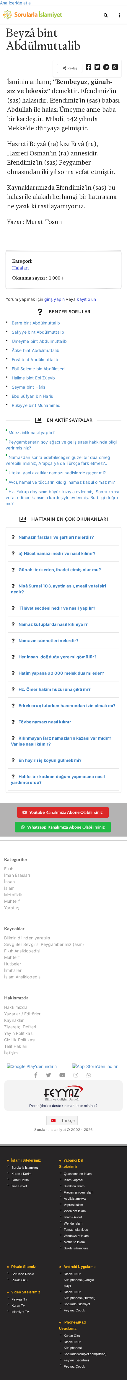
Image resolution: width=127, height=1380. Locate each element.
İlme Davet (19, 1186)
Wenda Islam (73, 1223)
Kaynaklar (14, 1020)
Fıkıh (8, 868)
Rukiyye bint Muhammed (36, 405)
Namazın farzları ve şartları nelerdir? (56, 537)
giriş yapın (54, 299)
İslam (9, 888)
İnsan (9, 881)
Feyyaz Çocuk (74, 1310)
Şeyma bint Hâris (28, 386)
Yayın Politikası (18, 1033)
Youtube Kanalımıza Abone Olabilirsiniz (66, 812)
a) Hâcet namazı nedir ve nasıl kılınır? (57, 553)
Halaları (20, 268)
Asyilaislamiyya (75, 1198)
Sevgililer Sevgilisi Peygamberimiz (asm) (44, 944)
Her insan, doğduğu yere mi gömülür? (58, 656)
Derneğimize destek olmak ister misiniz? (63, 1105)
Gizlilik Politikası (19, 1039)
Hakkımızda (15, 1007)
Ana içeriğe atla (15, 2)
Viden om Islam (75, 1211)
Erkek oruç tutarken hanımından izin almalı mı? (67, 705)
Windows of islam (76, 1236)
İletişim (11, 1052)
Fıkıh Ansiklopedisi (22, 950)
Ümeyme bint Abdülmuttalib (39, 341)
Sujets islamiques (76, 1248)
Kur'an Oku (72, 1335)
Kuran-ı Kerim (21, 1174)
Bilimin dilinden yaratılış (27, 938)
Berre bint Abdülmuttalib (36, 322)
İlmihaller (13, 970)
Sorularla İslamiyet (25, 1167)
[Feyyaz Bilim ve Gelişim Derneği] (63, 1094)
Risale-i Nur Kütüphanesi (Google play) (79, 1280)
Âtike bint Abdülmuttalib (35, 350)
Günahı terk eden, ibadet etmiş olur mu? (60, 569)
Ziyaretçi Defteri (20, 1026)
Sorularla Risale (23, 1274)
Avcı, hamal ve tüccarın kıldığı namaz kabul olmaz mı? (62, 482)
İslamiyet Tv (20, 1312)
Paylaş (71, 68)
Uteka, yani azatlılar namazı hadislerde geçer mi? (57, 472)
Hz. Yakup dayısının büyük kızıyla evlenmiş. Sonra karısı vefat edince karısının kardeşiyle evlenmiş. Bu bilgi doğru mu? (62, 497)
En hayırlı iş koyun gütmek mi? (50, 760)
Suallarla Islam (74, 1186)
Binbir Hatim (20, 1180)
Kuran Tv (18, 1305)
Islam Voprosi (73, 1180)
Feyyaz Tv (19, 1299)
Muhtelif (12, 901)
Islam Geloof (73, 1217)
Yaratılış (11, 907)
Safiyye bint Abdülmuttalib (38, 332)
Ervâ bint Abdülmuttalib (35, 359)
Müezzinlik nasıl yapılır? (32, 432)
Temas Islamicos (76, 1229)
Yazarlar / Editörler (22, 1013)
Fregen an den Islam (78, 1192)
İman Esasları (17, 875)
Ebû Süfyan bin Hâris (32, 396)
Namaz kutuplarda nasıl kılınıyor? (53, 624)
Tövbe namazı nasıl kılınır (45, 721)
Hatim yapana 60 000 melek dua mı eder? (61, 673)
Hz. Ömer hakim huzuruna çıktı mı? (55, 689)
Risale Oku (19, 1280)
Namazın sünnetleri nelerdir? (49, 640)
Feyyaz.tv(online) (76, 1360)
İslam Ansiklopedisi (22, 976)
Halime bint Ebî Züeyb (33, 377)
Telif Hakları (15, 1046)
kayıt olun (86, 299)
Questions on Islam (78, 1174)
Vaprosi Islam (73, 1205)
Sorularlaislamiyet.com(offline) (85, 1354)
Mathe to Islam (74, 1242)
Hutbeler (12, 963)
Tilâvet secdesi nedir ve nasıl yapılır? (57, 608)
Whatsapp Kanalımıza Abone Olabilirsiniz (66, 826)
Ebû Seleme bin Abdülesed (38, 368)
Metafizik (13, 894)
